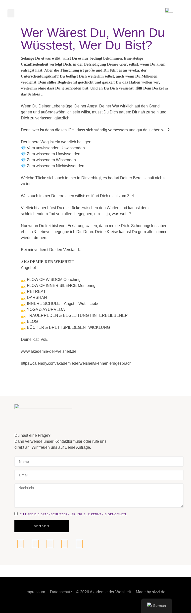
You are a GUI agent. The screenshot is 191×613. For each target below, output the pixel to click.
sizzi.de (158, 592)
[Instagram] (50, 544)
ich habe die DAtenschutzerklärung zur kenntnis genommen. (73, 514)
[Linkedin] (20, 544)
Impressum (35, 592)
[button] (10, 13)
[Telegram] (64, 544)
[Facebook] (35, 544)
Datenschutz (61, 592)
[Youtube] (79, 544)
